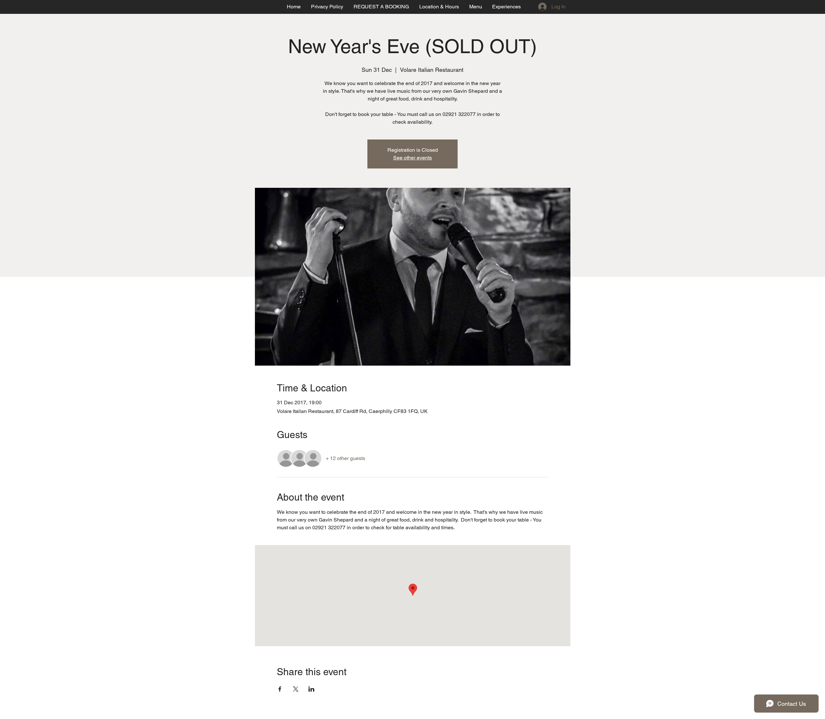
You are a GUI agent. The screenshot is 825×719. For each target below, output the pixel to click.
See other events (412, 158)
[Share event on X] (296, 689)
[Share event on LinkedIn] (311, 689)
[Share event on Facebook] (280, 689)
